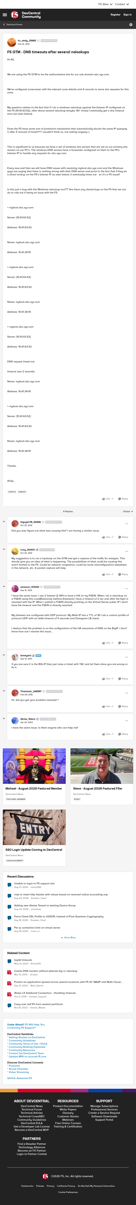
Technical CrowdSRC (32, 1116)
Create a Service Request (104, 1113)
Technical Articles (32, 1113)
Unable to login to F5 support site (34, 883)
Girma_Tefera (27, 719)
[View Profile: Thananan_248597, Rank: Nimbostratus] (15, 693)
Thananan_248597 (30, 691)
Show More (70, 937)
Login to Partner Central (32, 1154)
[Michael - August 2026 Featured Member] (34, 766)
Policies (40, 1186)
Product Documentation (68, 1106)
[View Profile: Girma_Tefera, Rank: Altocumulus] (15, 720)
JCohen (34, 974)
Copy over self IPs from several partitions (38, 1004)
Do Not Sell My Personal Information (96, 1186)
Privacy (50, 1186)
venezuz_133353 (29, 587)
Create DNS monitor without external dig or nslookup (45, 971)
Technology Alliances (31, 1147)
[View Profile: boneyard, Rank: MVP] (15, 657)
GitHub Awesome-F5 (19, 1078)
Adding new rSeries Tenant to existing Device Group (45, 905)
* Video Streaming (18, 1072)
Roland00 (36, 963)
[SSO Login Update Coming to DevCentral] (34, 827)
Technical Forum (14, 24)
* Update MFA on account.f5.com (26, 1056)
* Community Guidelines (21, 1040)
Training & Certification (68, 1126)
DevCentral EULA (32, 1123)
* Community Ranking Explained (26, 1046)
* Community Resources (21, 1050)
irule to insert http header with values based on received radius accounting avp (61, 894)
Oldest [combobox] (128, 511)
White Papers (68, 1109)
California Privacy (66, 1186)
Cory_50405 (27, 549)
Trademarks (27, 1186)
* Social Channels (17, 1068)
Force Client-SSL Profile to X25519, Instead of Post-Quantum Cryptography (58, 916)
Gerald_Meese (37, 1007)
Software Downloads (104, 1116)
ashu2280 (36, 887)
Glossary (68, 1113)
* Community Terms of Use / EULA (27, 1043)
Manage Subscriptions (104, 1106)
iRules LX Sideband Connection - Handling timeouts (45, 993)
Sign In (127, 14)
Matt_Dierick (36, 985)
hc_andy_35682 (27, 40)
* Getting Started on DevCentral (26, 1037)
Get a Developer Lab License (32, 1126)
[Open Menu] (130, 24)
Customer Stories (68, 1116)
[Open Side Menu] (5, 14)
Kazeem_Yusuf (38, 898)
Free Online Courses (68, 1123)
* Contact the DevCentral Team (25, 1053)
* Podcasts (13, 1065)
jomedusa (36, 909)
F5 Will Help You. (26, 1024)
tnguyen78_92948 (30, 522)
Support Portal (104, 1120)
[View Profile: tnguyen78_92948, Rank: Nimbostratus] (15, 523)
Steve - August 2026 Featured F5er (97, 788)
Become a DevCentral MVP (32, 1130)
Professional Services (104, 1109)
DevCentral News (14, 794)
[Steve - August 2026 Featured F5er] (101, 766)
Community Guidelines (31, 1120)
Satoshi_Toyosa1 (37, 996)
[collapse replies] (4, 521)
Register (115, 14)
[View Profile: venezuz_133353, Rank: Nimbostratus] (15, 588)
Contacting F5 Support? (21, 1027)
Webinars (68, 1120)
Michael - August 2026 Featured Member (33, 788)
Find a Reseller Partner (32, 1144)
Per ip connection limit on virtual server (37, 927)
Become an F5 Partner (32, 1150)
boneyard (25, 655)
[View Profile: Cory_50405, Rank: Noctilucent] (15, 551)
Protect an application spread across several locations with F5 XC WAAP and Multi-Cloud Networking (67, 982)
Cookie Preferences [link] (68, 1192)
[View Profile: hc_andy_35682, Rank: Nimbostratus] (11, 42)
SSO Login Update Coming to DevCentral (33, 850)
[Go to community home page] (26, 14)
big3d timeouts (23, 960)
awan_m (35, 931)
